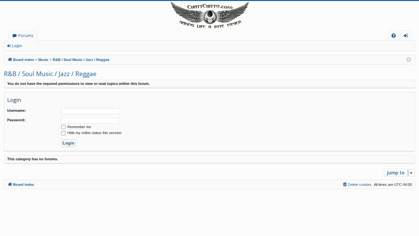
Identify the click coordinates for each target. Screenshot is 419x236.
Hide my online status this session (93, 133)
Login (17, 46)
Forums (25, 35)
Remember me (78, 127)
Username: (16, 110)
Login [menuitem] (407, 36)
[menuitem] (394, 35)
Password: (16, 120)
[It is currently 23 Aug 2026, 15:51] (409, 60)
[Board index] (209, 15)
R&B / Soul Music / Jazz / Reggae (50, 73)
